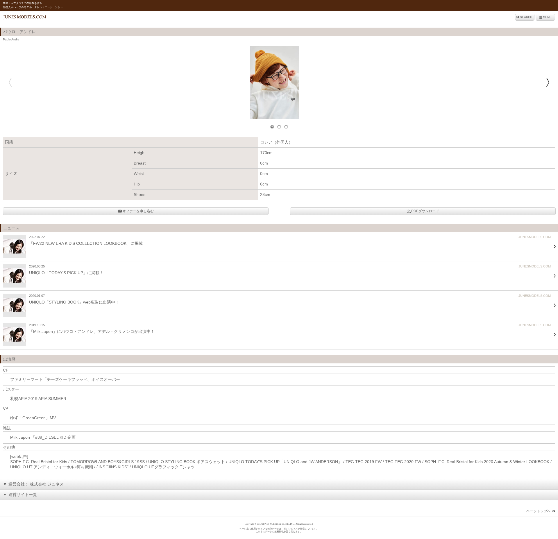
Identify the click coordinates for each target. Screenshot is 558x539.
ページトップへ (538, 511)
